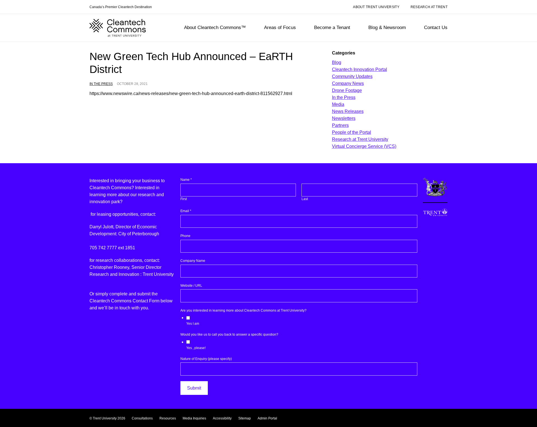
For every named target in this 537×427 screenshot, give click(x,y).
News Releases (348, 111)
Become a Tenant (332, 27)
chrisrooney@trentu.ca (112, 281)
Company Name (192, 261)
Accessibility (222, 418)
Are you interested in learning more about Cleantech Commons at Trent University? (243, 310)
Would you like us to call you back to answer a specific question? (229, 334)
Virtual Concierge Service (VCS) (364, 146)
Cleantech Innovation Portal (359, 69)
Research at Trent (429, 7)
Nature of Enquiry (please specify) (206, 359)
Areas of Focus (280, 27)
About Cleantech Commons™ (215, 27)
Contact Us (435, 27)
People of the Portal (351, 132)
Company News (348, 83)
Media (338, 104)
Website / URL (191, 286)
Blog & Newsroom (387, 27)
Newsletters (343, 118)
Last (305, 199)
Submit (194, 388)
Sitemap (244, 418)
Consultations (142, 418)
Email (185, 211)
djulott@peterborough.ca (114, 240)
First (183, 199)
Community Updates (352, 76)
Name (186, 180)
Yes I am (192, 324)
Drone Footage (347, 90)
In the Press (101, 84)
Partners (340, 125)
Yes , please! (196, 348)
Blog (336, 62)
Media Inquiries (194, 418)
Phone (185, 236)
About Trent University (376, 7)
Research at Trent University (360, 139)
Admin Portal (267, 418)
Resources (167, 418)
